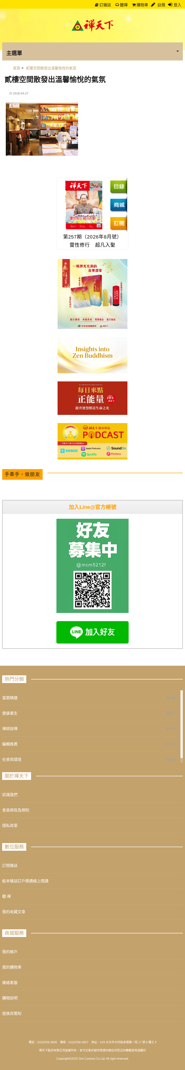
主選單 (14, 52)
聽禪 (123, 5)
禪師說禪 (10, 729)
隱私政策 (10, 826)
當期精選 (10, 698)
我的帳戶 (10, 952)
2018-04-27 (20, 93)
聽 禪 (6, 896)
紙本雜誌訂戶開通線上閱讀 (25, 881)
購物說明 (10, 998)
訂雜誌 (105, 5)
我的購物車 (11, 967)
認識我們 (10, 795)
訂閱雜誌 (10, 866)
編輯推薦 (10, 744)
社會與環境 (11, 760)
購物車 (142, 5)
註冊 (161, 5)
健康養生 (10, 713)
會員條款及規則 (15, 810)
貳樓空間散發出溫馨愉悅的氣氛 (55, 79)
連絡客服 (10, 983)
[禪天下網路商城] (118, 204)
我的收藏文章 (13, 912)
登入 (177, 5)
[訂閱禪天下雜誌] (118, 223)
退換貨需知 (11, 1013)
